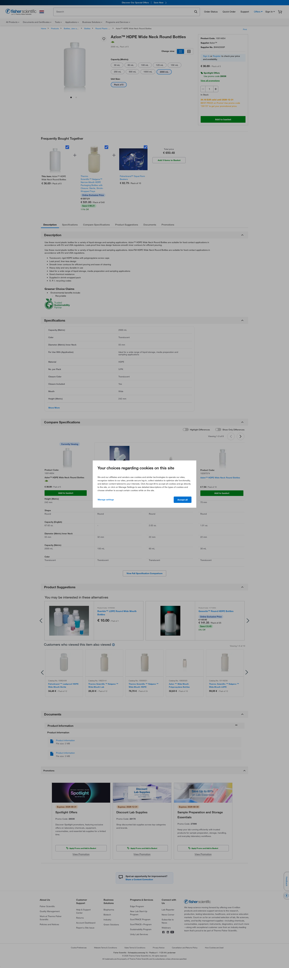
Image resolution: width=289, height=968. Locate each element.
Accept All (182, 499)
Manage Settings (106, 499)
